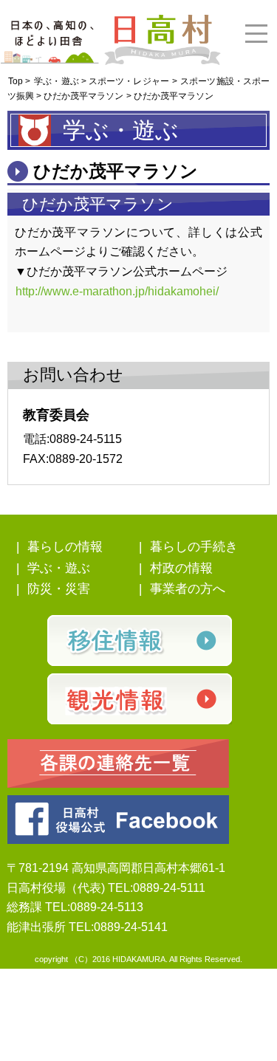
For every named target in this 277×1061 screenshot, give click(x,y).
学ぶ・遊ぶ (58, 568)
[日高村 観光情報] (139, 698)
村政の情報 (181, 568)
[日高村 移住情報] (139, 640)
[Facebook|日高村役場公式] (118, 818)
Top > (19, 81)
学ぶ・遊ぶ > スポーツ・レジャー (101, 81)
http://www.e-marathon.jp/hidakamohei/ (117, 291)
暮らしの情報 (65, 547)
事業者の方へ (187, 589)
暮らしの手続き (194, 547)
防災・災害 (58, 589)
